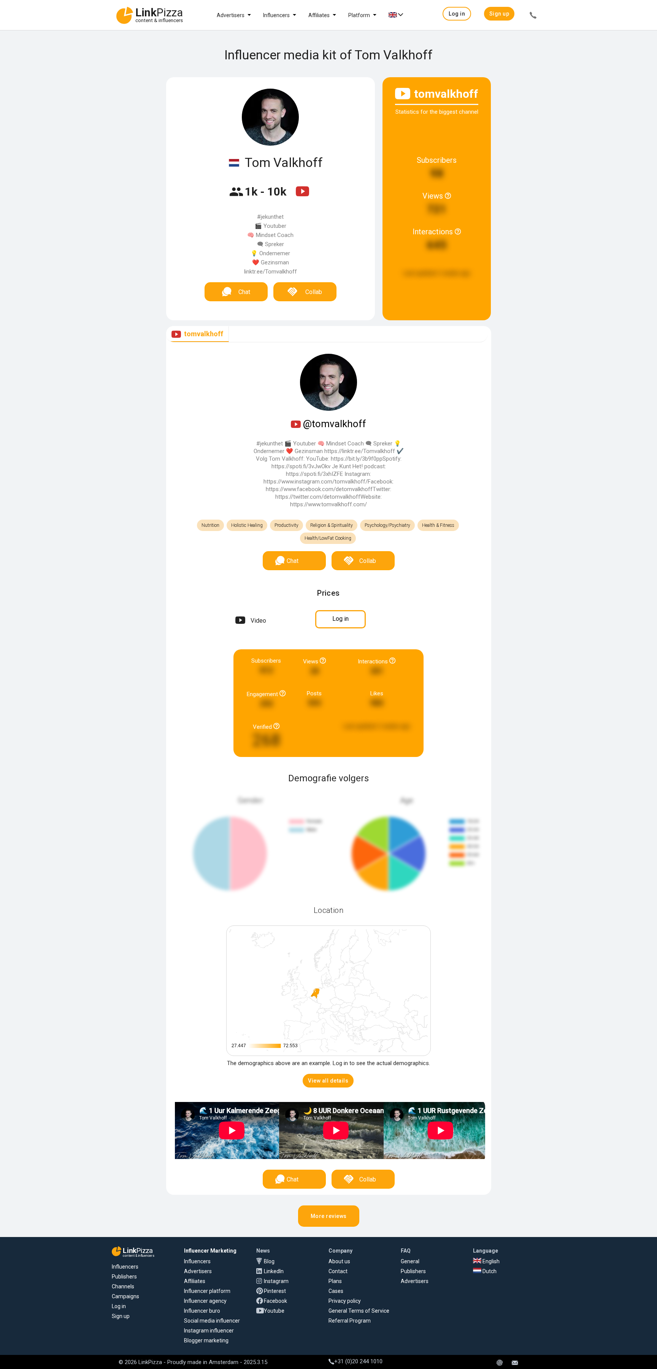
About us (339, 1261)
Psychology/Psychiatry (387, 525)
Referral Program (349, 1321)
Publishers (124, 1277)
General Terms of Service (358, 1311)
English (490, 1261)
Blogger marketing (206, 1340)
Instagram (276, 1281)
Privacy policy (344, 1301)
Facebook (275, 1301)
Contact (338, 1271)
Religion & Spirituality (331, 525)
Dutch (489, 1271)
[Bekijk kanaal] (302, 196)
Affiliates (319, 15)
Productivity (286, 525)
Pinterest (275, 1291)
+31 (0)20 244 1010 (358, 1361)
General (410, 1261)
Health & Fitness (438, 525)
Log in (119, 1306)
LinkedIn (274, 1271)
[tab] (197, 334)
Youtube (274, 1311)
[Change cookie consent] (500, 1363)
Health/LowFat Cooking (328, 538)
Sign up (121, 1316)
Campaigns (125, 1296)
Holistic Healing (247, 525)
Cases (335, 1291)
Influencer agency (205, 1301)
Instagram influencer (209, 1331)
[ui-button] (533, 16)
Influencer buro (202, 1311)
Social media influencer (212, 1321)
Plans (335, 1281)
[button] (457, 14)
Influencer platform (207, 1291)
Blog (269, 1261)
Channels (123, 1286)
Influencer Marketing (210, 1251)
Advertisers (230, 15)
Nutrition (210, 525)
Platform (359, 15)
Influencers (276, 15)
